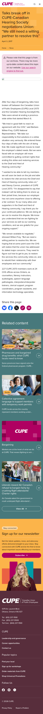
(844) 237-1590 (16, 623)
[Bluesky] (9, 689)
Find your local (8, 661)
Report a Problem (22, 708)
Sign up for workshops (11, 666)
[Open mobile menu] (39, 4)
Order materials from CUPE (13, 671)
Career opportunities (11, 643)
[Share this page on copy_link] (22, 308)
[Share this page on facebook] (10, 308)
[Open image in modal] (21, 88)
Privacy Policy (7, 708)
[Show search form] (34, 4)
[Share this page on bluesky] (4, 308)
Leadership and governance (14, 638)
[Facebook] (3, 689)
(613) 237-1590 (12, 617)
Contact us (6, 648)
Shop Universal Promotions (13, 676)
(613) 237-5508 (12, 620)
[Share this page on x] (16, 308)
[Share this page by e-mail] (29, 308)
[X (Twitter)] (14, 689)
